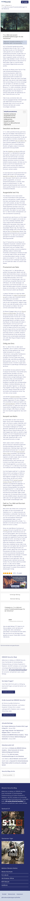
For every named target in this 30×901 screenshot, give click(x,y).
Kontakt (4, 894)
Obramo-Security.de (7, 871)
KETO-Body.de (5, 881)
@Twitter (17, 897)
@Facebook (5, 897)
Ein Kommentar (18, 43)
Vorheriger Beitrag (15, 594)
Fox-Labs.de (5, 875)
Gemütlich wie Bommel (10, 114)
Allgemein (6, 41)
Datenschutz (11, 894)
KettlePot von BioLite (13, 151)
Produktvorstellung (15, 41)
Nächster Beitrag (15, 599)
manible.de (5, 885)
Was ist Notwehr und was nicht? (18, 758)
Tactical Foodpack (15, 396)
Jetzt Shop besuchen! (9, 715)
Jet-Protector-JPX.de (8, 878)
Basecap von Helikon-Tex (9, 176)
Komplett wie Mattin (9, 121)
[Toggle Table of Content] (23, 112)
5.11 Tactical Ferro (14, 231)
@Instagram (11, 897)
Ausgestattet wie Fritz (9, 115)
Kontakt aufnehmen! (8, 692)
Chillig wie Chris (8, 119)
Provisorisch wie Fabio (9, 117)
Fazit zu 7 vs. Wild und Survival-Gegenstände (12, 123)
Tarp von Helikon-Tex (20, 140)
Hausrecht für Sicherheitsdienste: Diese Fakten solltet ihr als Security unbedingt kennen (15, 763)
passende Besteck (10, 403)
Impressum (20, 894)
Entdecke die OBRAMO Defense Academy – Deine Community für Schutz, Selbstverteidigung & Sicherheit (15, 736)
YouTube (5, 530)
